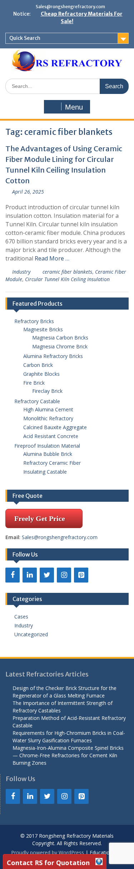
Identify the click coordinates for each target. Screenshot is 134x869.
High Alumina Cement (48, 409)
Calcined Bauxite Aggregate (55, 427)
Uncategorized (31, 634)
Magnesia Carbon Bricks (60, 337)
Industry (21, 271)
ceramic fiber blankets (67, 271)
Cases (21, 616)
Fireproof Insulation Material (47, 445)
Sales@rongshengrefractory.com (70, 6)
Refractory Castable (37, 401)
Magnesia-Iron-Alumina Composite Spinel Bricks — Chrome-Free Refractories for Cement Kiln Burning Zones (68, 755)
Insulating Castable (45, 471)
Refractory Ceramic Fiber (52, 462)
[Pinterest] (81, 575)
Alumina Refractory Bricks (53, 356)
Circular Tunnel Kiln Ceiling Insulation (67, 279)
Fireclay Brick (47, 391)
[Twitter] (47, 575)
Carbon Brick (38, 365)
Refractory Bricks (34, 321)
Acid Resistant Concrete (50, 436)
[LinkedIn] (30, 575)
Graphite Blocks (41, 373)
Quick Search (24, 38)
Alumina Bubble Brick (49, 454)
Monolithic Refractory (48, 418)
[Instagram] (64, 575)
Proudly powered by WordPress (47, 852)
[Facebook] (12, 575)
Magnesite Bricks (43, 329)
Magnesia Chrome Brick (60, 346)
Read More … (52, 258)
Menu (74, 107)
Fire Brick (34, 382)
